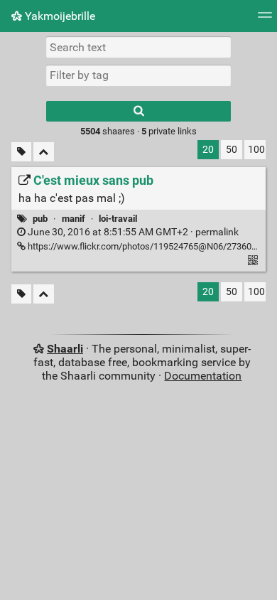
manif (73, 218)
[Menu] (265, 20)
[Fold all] (43, 151)
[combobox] (138, 75)
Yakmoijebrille (58, 16)
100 (256, 150)
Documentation (202, 375)
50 (231, 150)
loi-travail (118, 218)
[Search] (138, 111)
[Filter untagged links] (21, 151)
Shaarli (65, 348)
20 (208, 150)
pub (40, 218)
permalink (132, 232)
